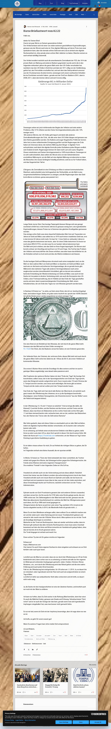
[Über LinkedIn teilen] (33, 649)
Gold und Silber (40, 639)
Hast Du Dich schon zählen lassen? (81, 686)
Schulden (39, 635)
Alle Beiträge (18, 14)
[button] (95, 5)
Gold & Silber (35, 14)
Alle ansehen (92, 665)
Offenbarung (51, 639)
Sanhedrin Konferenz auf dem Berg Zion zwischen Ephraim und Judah (27, 686)
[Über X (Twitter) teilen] (28, 649)
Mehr (82, 14)
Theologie (62, 14)
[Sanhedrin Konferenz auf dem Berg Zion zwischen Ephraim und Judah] (27, 675)
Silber (26, 635)
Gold (32, 635)
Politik (44, 14)
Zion (76, 14)
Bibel (71, 635)
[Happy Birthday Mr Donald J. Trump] (55, 675)
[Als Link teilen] (37, 649)
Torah (70, 14)
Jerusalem (47, 635)
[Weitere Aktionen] (87, 26)
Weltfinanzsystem (37, 643)
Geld (66, 635)
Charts (27, 14)
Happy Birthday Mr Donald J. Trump (52, 686)
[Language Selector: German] (100, 5)
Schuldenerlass (29, 639)
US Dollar (78, 635)
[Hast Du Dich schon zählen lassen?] (83, 675)
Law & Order (53, 14)
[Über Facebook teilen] (24, 649)
